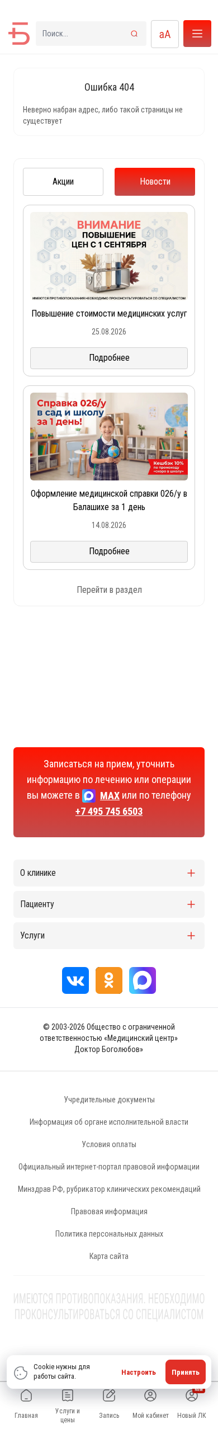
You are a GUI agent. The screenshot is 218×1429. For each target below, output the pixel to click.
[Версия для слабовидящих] (165, 34)
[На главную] (19, 33)
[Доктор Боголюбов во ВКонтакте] (75, 980)
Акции (63, 181)
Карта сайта (109, 1256)
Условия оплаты (109, 1144)
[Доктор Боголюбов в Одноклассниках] (109, 980)
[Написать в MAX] (142, 980)
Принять (186, 1372)
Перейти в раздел (109, 589)
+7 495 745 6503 (109, 811)
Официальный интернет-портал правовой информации (109, 1166)
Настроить (138, 1372)
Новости (155, 181)
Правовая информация (109, 1211)
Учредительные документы (109, 1099)
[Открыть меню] (197, 33)
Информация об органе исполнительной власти (109, 1121)
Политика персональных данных (109, 1233)
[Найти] (134, 33)
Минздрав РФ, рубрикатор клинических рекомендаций (109, 1189)
